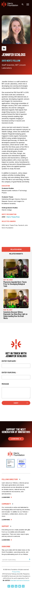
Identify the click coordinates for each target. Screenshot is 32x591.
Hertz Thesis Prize (13, 217)
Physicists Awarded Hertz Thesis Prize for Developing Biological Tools (15, 284)
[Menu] (28, 4)
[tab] (16, 249)
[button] (22, 4)
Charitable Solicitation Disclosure (19, 580)
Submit (16, 403)
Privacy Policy (16, 571)
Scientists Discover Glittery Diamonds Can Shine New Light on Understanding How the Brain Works (15, 315)
